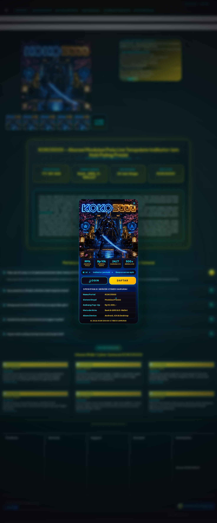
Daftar (122, 280)
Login (94, 280)
